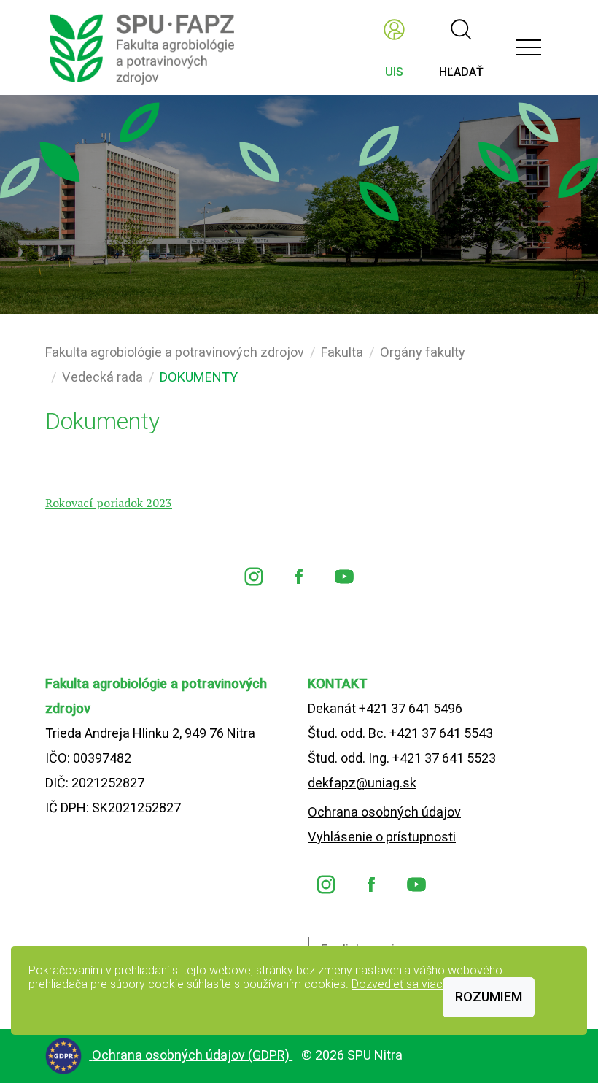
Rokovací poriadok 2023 (108, 503)
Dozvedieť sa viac (397, 984)
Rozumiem (488, 996)
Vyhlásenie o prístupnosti (382, 836)
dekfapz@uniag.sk (362, 782)
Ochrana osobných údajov (384, 812)
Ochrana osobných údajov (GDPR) (192, 1055)
